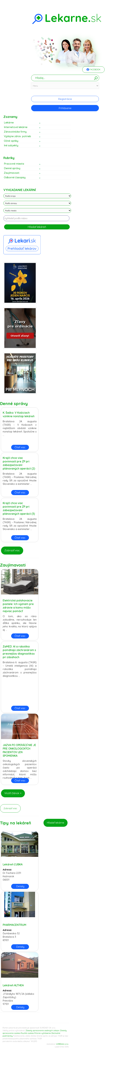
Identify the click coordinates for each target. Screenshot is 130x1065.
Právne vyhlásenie (42, 1033)
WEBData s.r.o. (62, 1044)
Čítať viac (20, 447)
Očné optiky (11, 140)
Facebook (94, 69)
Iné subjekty (11, 145)
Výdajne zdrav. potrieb (17, 136)
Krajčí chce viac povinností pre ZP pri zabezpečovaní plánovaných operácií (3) (19, 508)
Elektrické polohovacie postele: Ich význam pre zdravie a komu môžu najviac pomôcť (18, 606)
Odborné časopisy (15, 177)
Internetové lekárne (15, 127)
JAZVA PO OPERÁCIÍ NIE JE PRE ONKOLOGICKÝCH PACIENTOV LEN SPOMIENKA (19, 750)
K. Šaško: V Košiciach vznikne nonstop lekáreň (18, 414)
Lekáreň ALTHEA (13, 985)
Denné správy (12, 168)
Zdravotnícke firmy (15, 131)
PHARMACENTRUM (14, 924)
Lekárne (9, 122)
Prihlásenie (65, 108)
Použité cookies (27, 1033)
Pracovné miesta (14, 163)
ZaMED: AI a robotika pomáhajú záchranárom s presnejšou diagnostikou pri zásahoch (19, 652)
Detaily (20, 886)
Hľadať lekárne (55, 822)
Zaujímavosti (11, 172)
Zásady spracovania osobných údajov (42, 1030)
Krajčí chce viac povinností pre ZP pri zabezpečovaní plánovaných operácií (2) (19, 463)
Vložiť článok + (12, 793)
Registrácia (65, 99)
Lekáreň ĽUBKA (13, 864)
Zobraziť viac (12, 550)
